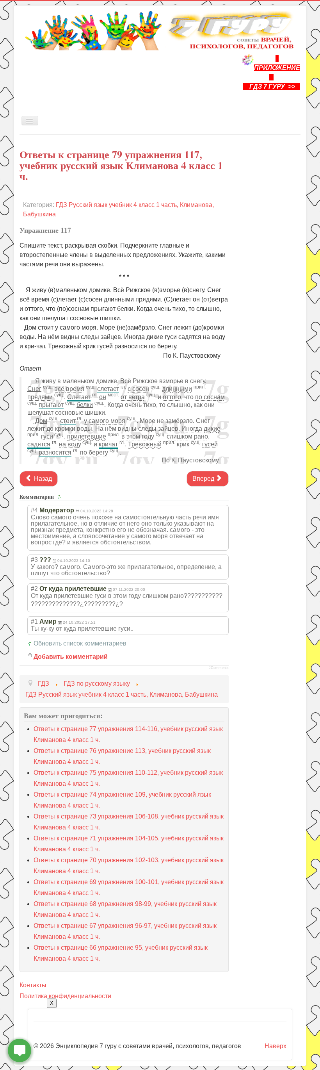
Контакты (33, 985)
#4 (34, 510)
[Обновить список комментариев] (60, 497)
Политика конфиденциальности (65, 996)
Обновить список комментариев (80, 643)
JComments (219, 668)
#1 (34, 621)
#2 (34, 588)
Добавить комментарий (71, 656)
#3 (34, 559)
